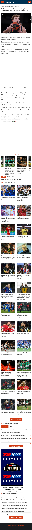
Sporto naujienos (5, 6)
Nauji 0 (8, 176)
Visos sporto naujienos (16, 446)
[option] (22, 166)
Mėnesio (12, 426)
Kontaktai (9, 525)
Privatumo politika (21, 525)
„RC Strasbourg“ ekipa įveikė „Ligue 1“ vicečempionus (14, 497)
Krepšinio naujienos (14, 6)
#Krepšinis (17, 154)
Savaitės (5, 426)
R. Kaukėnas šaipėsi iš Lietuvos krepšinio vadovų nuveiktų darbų (16, 441)
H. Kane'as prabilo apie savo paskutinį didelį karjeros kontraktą (15, 508)
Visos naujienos (16, 419)
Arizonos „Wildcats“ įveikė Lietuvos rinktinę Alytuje (13, 435)
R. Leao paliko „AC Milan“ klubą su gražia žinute (12, 511)
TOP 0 (3, 176)
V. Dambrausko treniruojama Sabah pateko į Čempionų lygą (15, 443)
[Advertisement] (16, 71)
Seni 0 (13, 176)
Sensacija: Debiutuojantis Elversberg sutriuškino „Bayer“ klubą (15, 499)
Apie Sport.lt (14, 525)
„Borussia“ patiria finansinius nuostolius (10, 432)
